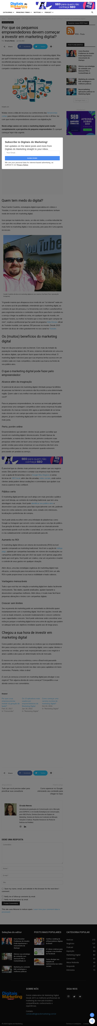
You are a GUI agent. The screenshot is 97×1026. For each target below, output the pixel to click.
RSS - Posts (80, 34)
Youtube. (53, 329)
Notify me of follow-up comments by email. (20, 896)
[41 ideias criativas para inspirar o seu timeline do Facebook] (39, 951)
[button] (92, 12)
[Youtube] (80, 997)
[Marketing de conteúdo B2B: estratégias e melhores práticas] (71, 81)
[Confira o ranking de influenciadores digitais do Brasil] (39, 941)
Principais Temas (23, 12)
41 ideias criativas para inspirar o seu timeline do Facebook (54, 951)
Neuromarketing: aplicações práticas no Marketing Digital (86, 92)
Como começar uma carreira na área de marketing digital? (50, 701)
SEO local (16, 478)
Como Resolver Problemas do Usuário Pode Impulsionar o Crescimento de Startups (86, 55)
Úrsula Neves (10, 41)
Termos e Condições (73, 1024)
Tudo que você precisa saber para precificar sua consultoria (16, 789)
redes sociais (44, 478)
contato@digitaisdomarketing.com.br (41, 1014)
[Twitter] (74, 997)
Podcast (48, 12)
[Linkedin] (26, 826)
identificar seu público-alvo (42, 503)
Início (4, 19)
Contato (86, 1024)
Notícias (37, 12)
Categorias (7, 12)
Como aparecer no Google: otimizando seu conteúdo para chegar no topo (50, 791)
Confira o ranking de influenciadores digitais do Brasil (54, 941)
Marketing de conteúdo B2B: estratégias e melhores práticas (86, 81)
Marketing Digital (14, 19)
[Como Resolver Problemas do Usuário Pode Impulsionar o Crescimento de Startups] (71, 53)
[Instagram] (21, 826)
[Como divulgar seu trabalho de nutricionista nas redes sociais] (39, 961)
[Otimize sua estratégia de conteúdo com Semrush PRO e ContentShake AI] (71, 68)
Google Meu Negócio (41, 475)
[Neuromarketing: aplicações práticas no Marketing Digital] (71, 91)
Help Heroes (52, 322)
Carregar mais (80, 100)
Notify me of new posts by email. (16, 900)
